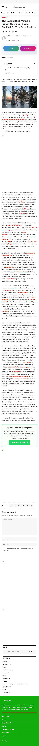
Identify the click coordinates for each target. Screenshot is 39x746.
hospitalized (16, 371)
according (9, 267)
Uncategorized (19, 692)
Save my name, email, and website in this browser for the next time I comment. (19, 549)
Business (19, 661)
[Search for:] (17, 652)
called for (24, 209)
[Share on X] (6, 31)
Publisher (10, 35)
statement (6, 311)
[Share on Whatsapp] (19, 505)
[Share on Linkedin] (23, 505)
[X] (5, 740)
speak (23, 213)
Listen (11, 48)
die (23, 371)
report (13, 346)
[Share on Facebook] (3, 31)
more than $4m (23, 292)
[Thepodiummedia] (19, 7)
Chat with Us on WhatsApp (19, 442)
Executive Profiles (19, 670)
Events (19, 667)
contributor (15, 288)
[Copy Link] (13, 31)
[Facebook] (3, 740)
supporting (10, 279)
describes (21, 202)
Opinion (4, 17)
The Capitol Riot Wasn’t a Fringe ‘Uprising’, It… (19, 68)
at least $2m (9, 290)
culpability (24, 115)
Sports (19, 689)
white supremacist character (20, 376)
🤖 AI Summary (10, 73)
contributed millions (14, 225)
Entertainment (19, 664)
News (19, 675)
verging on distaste (22, 272)
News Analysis (19, 678)
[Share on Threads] (9, 31)
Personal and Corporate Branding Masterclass (19, 684)
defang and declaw (21, 379)
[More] (16, 31)
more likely (26, 362)
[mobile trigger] (3, 7)
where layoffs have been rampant (18, 367)
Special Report (19, 686)
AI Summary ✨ (28, 48)
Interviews (19, 672)
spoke (9, 241)
